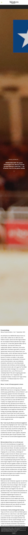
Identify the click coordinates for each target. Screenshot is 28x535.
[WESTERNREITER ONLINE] (14, 2)
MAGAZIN (10, 159)
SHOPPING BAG (15, 159)
